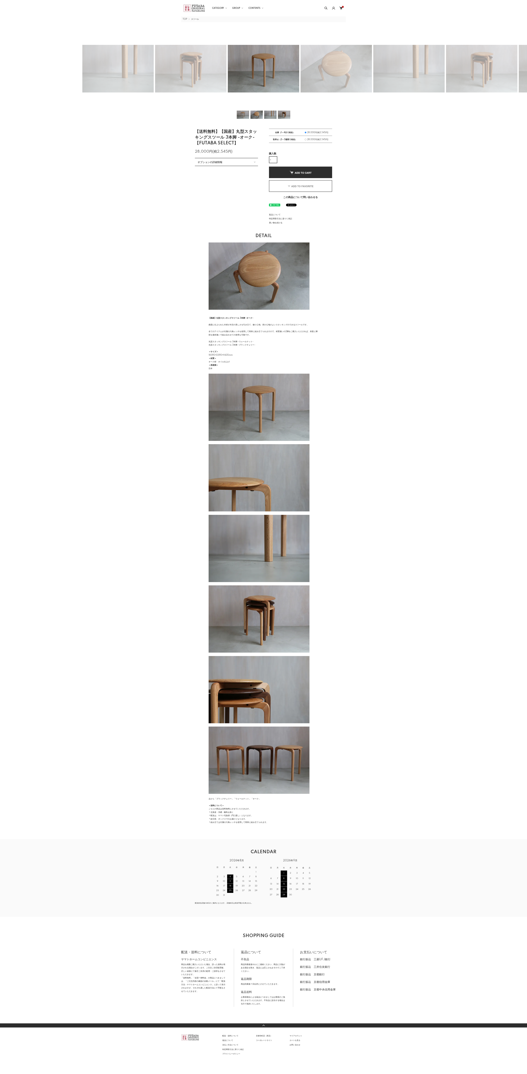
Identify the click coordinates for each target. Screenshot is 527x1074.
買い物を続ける (275, 223)
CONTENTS (254, 8)
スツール (195, 19)
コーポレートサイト (264, 1040)
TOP (185, 19)
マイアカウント (296, 1036)
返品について (275, 215)
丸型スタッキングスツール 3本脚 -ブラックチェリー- (232, 345)
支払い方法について (230, 1045)
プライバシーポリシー (231, 1054)
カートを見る (295, 1040)
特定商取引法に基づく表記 (280, 219)
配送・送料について (230, 1036)
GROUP (236, 8)
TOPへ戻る (263, 1025)
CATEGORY (218, 8)
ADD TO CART (303, 173)
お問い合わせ (295, 1045)
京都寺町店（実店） (264, 1036)
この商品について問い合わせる (300, 197)
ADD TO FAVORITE (302, 186)
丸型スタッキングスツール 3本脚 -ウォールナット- (231, 342)
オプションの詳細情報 (210, 162)
